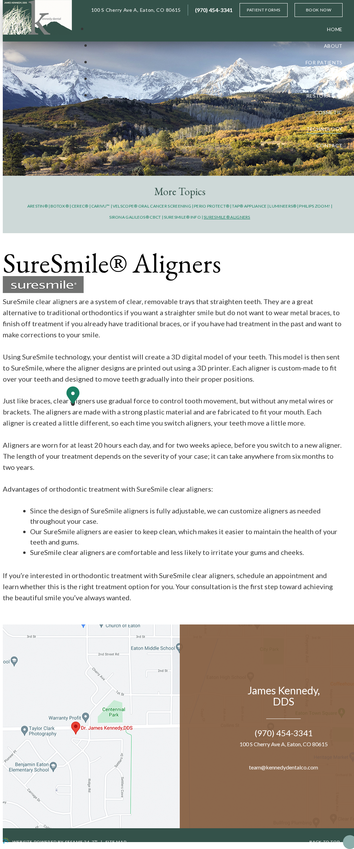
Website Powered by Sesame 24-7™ (55, 842)
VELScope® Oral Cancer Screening (152, 206)
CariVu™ (100, 206)
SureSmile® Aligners (227, 217)
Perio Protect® (211, 206)
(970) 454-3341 (214, 10)
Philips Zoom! (314, 206)
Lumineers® (282, 206)
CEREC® (80, 206)
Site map (116, 842)
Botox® (59, 206)
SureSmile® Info (182, 217)
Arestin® (37, 206)
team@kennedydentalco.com (283, 767)
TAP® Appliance (249, 206)
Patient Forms (263, 9)
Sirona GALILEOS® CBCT (135, 217)
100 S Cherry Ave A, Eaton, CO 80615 (136, 10)
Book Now (319, 9)
